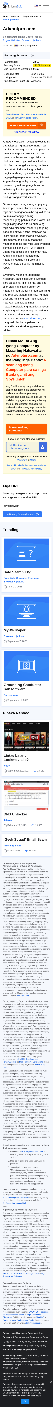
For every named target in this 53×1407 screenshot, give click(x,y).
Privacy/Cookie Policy (26, 117)
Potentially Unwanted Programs (21, 578)
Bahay (6, 1333)
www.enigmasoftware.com (32, 1152)
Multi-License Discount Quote (19, 447)
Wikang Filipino (40, 6)
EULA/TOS (20, 1059)
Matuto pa (36, 1396)
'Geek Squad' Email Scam (25, 839)
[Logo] (12, 6)
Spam (18, 845)
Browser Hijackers (31, 40)
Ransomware (11, 695)
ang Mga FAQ (23, 996)
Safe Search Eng (18, 572)
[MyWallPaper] (26, 611)
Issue (7, 765)
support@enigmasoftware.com (16, 1197)
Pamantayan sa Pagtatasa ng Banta (18, 1320)
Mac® (33, 460)
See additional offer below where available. (26, 114)
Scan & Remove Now (22, 125)
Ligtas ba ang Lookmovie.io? (16, 757)
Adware (8, 820)
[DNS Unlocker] (26, 795)
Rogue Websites (30, 16)
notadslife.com (31, 318)
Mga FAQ (40, 1317)
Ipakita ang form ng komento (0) (22, 514)
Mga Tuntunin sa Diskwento (31, 1062)
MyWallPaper (14, 630)
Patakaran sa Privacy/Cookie (26, 1274)
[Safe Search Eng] (26, 553)
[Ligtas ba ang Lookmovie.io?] (26, 736)
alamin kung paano (33, 1323)
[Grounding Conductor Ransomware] (26, 666)
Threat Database (11, 16)
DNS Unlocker (15, 814)
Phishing (9, 845)
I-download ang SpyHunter (18, 429)
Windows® (22, 460)
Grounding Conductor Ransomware (22, 687)
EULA (8, 117)
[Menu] (46, 6)
